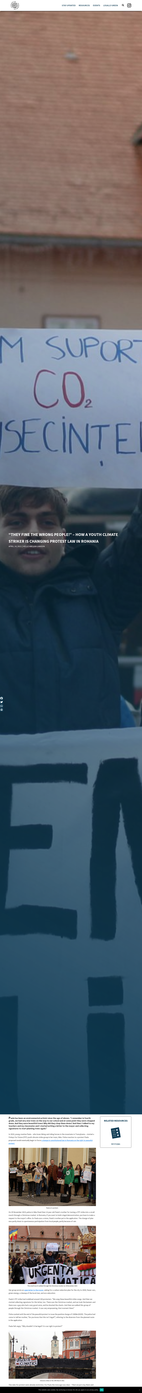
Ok (102, 1390)
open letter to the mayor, (34, 1290)
